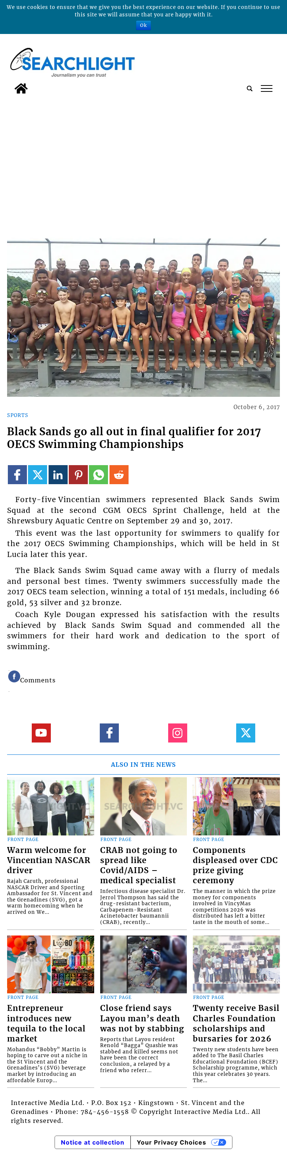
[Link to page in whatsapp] (98, 474)
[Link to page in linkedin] (58, 474)
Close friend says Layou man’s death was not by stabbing (142, 1018)
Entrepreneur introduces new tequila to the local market (46, 1023)
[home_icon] (21, 88)
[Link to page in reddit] (119, 474)
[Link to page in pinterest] (78, 474)
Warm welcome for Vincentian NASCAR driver (48, 860)
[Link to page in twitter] (37, 474)
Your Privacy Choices (171, 1142)
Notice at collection (92, 1142)
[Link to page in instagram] (177, 732)
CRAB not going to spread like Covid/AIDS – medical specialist (139, 865)
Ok (143, 25)
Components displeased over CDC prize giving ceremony (235, 865)
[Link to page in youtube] (41, 732)
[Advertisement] (143, 153)
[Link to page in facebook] (17, 474)
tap (266, 88)
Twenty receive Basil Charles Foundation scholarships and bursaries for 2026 (236, 1023)
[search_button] (249, 88)
